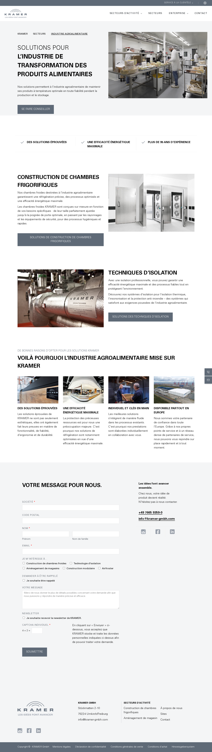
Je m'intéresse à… (34, 559)
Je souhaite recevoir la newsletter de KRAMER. (53, 618)
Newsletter (30, 613)
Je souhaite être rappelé (40, 581)
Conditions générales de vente (127, 747)
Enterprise (177, 13)
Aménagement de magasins (42, 568)
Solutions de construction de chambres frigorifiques (60, 239)
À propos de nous (171, 708)
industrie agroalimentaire (69, 34)
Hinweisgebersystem (183, 747)
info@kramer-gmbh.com (157, 519)
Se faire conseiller (36, 109)
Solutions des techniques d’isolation (140, 317)
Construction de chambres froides (46, 563)
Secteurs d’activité (124, 13)
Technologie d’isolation (87, 563)
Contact (201, 13)
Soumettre (34, 652)
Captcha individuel (36, 625)
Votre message (32, 588)
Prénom (26, 539)
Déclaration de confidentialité (90, 747)
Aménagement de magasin (140, 718)
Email (27, 546)
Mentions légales (62, 747)
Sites (163, 714)
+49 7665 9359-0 (150, 512)
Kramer (23, 34)
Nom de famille (80, 539)
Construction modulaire (81, 568)
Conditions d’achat (157, 747)
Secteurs (155, 13)
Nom (26, 528)
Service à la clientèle (177, 3)
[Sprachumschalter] (205, 3)
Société (28, 502)
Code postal (30, 515)
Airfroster (107, 568)
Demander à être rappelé (40, 576)
